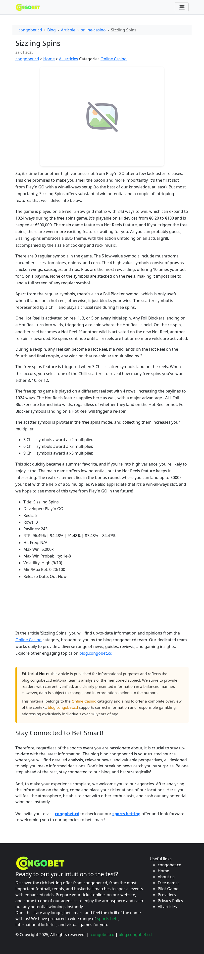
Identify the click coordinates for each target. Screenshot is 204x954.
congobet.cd (30, 30)
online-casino (93, 30)
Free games (169, 882)
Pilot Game (168, 888)
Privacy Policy (170, 900)
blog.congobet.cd (95, 653)
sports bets (107, 918)
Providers (167, 894)
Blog (51, 30)
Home (49, 59)
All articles (68, 59)
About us (166, 876)
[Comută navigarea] (182, 7)
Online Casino (114, 59)
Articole (68, 30)
